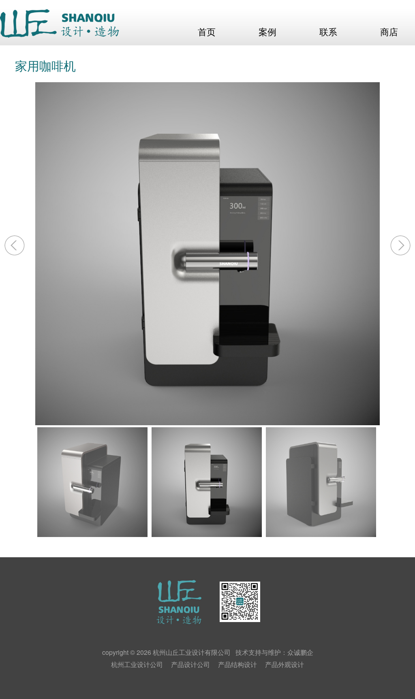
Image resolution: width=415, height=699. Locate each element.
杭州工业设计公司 (137, 664)
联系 (328, 32)
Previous (16, 245)
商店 (389, 32)
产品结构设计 (237, 664)
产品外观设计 (284, 664)
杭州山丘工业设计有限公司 (192, 652)
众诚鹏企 (300, 652)
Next (398, 245)
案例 (267, 32)
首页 (207, 32)
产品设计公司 (190, 664)
